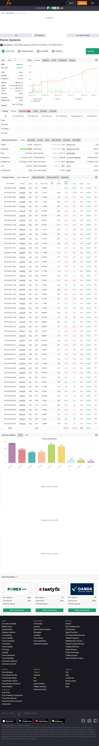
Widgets (37, 672)
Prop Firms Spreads (9, 698)
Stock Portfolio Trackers (74, 658)
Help (67, 675)
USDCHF (22, 211)
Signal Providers (71, 632)
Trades (22, 140)
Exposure (64, 177)
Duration (66, 140)
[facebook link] (83, 721)
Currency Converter (9, 664)
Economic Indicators (9, 661)
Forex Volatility (7, 638)
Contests (37, 635)
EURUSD (22, 193)
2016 (27, 435)
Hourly (40, 140)
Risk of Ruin (56, 140)
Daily (47, 140)
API (35, 678)
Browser (43, 111)
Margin (72, 60)
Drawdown (63, 60)
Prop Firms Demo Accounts (12, 701)
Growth (37, 60)
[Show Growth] (56, 99)
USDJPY (22, 317)
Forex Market (7, 635)
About (67, 684)
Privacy (12, 713)
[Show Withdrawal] (35, 101)
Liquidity (5, 652)
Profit (54, 60)
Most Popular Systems (42, 629)
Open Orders (38, 177)
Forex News (6, 644)
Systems (37, 626)
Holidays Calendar (8, 632)
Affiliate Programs (72, 638)
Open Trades (23, 177)
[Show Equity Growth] (36, 99)
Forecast (53, 111)
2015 (20, 435)
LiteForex (26, 45)
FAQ (67, 672)
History (53, 177)
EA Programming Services (75, 635)
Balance (46, 60)
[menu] (92, 3)
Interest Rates (7, 629)
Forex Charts (38, 638)
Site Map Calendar (30, 713)
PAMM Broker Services (73, 641)
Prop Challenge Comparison (12, 695)
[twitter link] (89, 721)
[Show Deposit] (77, 99)
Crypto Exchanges (72, 652)
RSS (35, 681)
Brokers (68, 624)
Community (38, 624)
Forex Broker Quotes (9, 675)
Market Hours (7, 626)
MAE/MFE (76, 140)
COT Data (5, 650)
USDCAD (22, 280)
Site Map (19, 714)
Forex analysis (7, 647)
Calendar (24, 111)
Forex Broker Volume (9, 681)
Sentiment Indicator (41, 644)
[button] (39, 35)
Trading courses (71, 655)
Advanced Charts (40, 689)
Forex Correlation (8, 641)
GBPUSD (22, 188)
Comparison (6, 704)
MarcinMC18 (8, 45)
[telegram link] (95, 721)
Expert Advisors (71, 650)
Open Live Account (17, 610)
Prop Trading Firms (72, 626)
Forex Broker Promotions (11, 684)
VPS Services (70, 629)
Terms (4, 713)
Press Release (7, 687)
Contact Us (69, 678)
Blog (67, 687)
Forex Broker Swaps (9, 678)
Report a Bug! (70, 681)
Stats (10, 60)
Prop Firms (6, 692)
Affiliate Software (40, 687)
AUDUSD (22, 248)
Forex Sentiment (40, 641)
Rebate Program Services (74, 644)
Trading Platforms (72, 647)
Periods (13, 111)
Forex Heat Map (8, 658)
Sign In (71, 3)
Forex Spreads (7, 672)
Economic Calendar (9, 624)
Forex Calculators (8, 655)
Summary (31, 140)
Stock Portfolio (39, 684)
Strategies (37, 632)
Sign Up (82, 3)
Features (37, 675)
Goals (35, 111)
